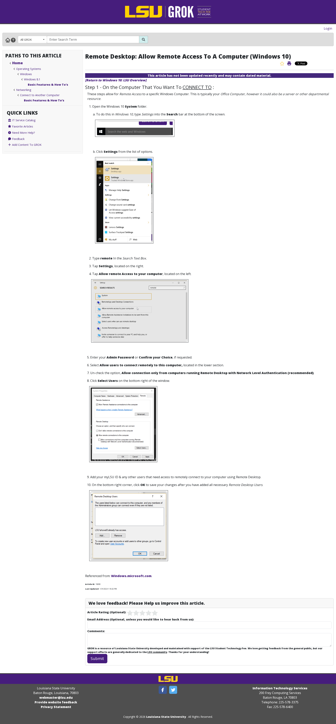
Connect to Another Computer (40, 95)
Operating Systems (28, 69)
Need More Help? (23, 132)
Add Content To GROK (26, 145)
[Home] (7, 40)
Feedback (17, 139)
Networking (23, 90)
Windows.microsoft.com (131, 576)
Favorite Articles (22, 126)
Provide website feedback (56, 702)
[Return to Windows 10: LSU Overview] (115, 80)
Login (328, 28)
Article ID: (90, 584)
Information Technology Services (280, 688)
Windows (26, 74)
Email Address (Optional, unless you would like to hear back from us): (140, 619)
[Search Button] (143, 39)
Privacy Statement (56, 707)
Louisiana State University (166, 717)
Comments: (96, 631)
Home (17, 63)
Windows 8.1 (32, 79)
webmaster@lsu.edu (56, 697)
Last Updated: (92, 589)
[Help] (13, 40)
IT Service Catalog (23, 120)
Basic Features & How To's (48, 84)
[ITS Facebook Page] (163, 690)
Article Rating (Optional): (106, 612)
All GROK (26, 39)
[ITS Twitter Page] (173, 690)
